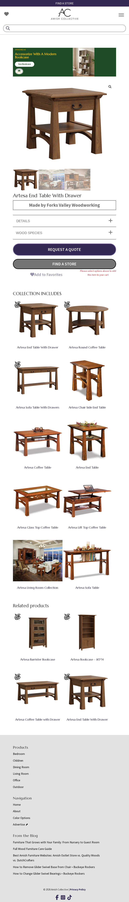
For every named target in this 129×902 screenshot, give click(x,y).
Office (16, 780)
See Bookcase (24, 64)
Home (17, 804)
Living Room (21, 774)
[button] (110, 87)
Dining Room (21, 767)
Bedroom (19, 754)
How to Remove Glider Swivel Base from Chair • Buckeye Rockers (54, 867)
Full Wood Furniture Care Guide (32, 849)
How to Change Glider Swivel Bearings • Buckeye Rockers (49, 873)
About (16, 811)
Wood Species (29, 233)
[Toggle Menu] (121, 14)
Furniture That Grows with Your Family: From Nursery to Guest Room (56, 842)
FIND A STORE (64, 3)
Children (18, 760)
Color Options (21, 818)
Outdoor (18, 787)
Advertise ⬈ (20, 824)
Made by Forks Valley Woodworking (64, 205)
